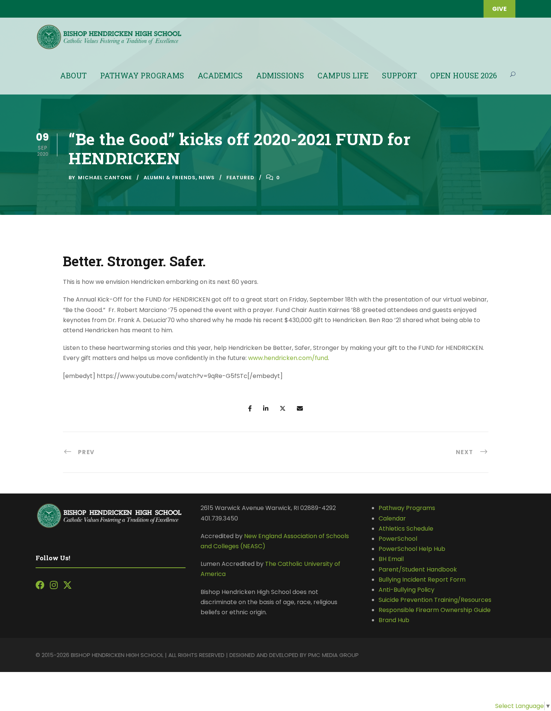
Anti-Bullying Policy (406, 589)
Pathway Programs (142, 75)
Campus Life (342, 75)
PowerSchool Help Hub (412, 548)
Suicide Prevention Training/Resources (435, 600)
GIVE (499, 8)
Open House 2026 (463, 75)
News (207, 177)
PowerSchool (398, 538)
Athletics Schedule (407, 528)
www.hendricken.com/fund (288, 358)
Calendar (392, 518)
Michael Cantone (105, 177)
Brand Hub (394, 620)
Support (399, 75)
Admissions (280, 75)
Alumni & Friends (170, 177)
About (73, 75)
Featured (240, 177)
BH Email (391, 559)
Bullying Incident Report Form (422, 579)
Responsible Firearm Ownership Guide (435, 610)
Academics (220, 75)
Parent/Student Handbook (418, 569)
